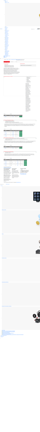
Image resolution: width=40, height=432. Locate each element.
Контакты (5, 57)
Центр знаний (5, 56)
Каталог (5, 0)
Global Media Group (18, 182)
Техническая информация (4, 335)
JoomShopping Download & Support (7, 167)
